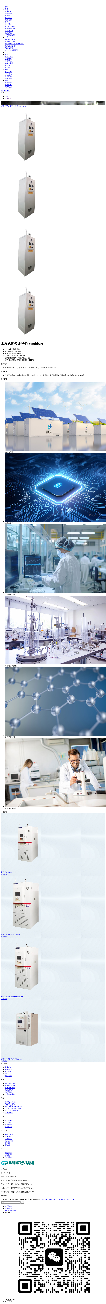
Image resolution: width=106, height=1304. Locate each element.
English (7, 96)
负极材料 (8, 59)
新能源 (7, 65)
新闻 (6, 70)
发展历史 (8, 15)
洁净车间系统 (10, 35)
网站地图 (62, 1199)
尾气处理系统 (10, 26)
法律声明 (70, 1199)
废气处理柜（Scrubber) (13, 46)
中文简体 (8, 98)
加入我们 (8, 87)
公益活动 (8, 78)
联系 (6, 80)
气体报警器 (9, 48)
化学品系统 (9, 1090)
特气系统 (8, 24)
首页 (6, 7)
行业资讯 (8, 74)
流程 (6, 52)
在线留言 (8, 85)
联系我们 (8, 83)
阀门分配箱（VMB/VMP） (14, 44)
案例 (6, 54)
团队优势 (8, 13)
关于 (6, 9)
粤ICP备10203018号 (48, 1199)
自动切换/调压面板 (12, 50)
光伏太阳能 (9, 63)
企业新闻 (8, 72)
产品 (6, 37)
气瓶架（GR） (10, 41)
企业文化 (8, 18)
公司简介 (8, 11)
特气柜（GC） (10, 39)
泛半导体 (8, 61)
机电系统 (8, 33)
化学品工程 (9, 31)
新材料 (7, 67)
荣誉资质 (8, 20)
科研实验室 (9, 57)
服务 (6, 22)
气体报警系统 (10, 28)
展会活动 (8, 76)
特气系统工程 (10, 1083)
